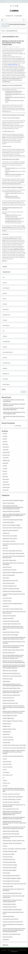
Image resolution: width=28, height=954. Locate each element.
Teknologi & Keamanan (8, 856)
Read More (4, 261)
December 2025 (6, 452)
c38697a (5, 47)
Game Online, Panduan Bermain (9, 560)
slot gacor (5, 304)
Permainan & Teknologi (8, 737)
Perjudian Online (6, 734)
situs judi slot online (7, 764)
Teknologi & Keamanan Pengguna (10, 864)
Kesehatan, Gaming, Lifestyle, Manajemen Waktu (13, 650)
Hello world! (18, 425)
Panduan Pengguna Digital (8, 718)
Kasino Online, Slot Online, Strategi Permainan (13, 609)
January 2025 (5, 482)
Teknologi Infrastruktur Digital (9, 904)
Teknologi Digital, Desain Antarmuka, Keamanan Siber (14, 883)
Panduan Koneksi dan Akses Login (10, 703)
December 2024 (6, 484)
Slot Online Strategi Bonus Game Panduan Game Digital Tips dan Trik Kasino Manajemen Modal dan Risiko (14, 790)
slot (3, 277)
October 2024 (5, 490)
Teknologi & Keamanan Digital (9, 862)
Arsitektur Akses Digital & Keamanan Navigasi (13, 519)
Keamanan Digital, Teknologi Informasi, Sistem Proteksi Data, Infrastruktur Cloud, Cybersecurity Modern (13, 628)
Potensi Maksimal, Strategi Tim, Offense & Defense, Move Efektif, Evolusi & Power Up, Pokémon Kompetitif (14, 752)
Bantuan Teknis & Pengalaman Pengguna (11, 525)
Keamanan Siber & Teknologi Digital (10, 634)
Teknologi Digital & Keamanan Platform (11, 875)
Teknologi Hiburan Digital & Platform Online (12, 893)
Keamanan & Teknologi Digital (9, 615)
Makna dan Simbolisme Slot (9, 652)
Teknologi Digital (6, 873)
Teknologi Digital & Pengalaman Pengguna (12, 878)
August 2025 (5, 463)
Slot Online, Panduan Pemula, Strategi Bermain (13, 796)
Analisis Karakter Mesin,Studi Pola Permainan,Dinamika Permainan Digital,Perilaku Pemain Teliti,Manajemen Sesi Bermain (13, 507)
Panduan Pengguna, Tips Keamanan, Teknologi (13, 721)
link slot (4, 298)
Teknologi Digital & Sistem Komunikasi (11, 881)
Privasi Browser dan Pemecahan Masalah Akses (13, 756)
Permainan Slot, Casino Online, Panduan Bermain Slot (14, 748)
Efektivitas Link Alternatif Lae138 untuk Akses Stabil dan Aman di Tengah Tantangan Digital (13, 42)
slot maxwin (5, 379)
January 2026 (5, 449)
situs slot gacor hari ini (8, 352)
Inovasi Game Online (7, 598)
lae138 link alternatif (12, 64)
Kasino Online (6, 606)
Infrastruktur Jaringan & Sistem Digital (11, 588)
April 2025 (5, 474)
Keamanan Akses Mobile (8, 618)
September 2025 (6, 460)
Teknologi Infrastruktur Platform (10, 907)
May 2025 (5, 471)
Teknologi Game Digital (8, 886)
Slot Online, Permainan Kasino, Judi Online (12, 799)
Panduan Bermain (6, 681)
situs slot (5, 282)
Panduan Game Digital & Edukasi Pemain (11, 688)
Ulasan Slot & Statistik (7, 937)
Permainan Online (6, 742)
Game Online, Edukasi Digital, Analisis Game (12, 550)
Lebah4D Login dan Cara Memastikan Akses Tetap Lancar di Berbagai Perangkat (13, 1)
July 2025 (5, 465)
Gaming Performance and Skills (9, 569)
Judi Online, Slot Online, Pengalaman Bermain (12, 603)
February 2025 (6, 479)
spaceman (5, 368)
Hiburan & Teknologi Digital (9, 575)
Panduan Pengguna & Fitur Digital (10, 715)
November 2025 (6, 455)
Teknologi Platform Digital (8, 916)
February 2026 (6, 447)
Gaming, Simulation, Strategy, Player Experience (13, 572)
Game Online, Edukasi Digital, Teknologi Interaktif (13, 553)
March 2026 (5, 444)
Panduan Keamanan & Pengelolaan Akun (11, 695)
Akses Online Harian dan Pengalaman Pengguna (13, 500)
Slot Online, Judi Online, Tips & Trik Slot (11, 794)
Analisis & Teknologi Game (8, 503)
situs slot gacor (6, 288)
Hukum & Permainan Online (9, 583)
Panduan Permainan (7, 723)
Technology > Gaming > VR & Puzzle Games (12, 843)
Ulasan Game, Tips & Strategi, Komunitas (11, 934)
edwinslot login (6, 533)
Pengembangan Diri (7, 731)
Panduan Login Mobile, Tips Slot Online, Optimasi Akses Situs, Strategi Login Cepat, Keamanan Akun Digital (14, 707)
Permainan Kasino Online (8, 739)
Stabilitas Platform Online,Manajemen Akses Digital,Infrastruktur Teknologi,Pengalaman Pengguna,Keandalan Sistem (12, 813)
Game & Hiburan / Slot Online (9, 541)
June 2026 (5, 436)
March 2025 (5, 476)
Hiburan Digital (6, 578)
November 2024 (6, 487)
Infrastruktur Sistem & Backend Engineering (12, 591)
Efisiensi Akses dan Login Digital (10, 535)
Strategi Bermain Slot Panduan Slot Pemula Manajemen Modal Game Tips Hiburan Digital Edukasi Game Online (14, 823)
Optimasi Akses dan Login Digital (10, 670)
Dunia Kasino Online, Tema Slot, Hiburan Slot (12, 527)
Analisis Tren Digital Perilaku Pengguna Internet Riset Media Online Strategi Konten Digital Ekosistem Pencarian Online (14, 516)
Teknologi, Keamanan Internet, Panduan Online (13, 921)
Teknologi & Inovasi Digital (8, 854)
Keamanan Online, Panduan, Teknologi (11, 632)
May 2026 (5, 439)
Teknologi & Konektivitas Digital (10, 867)
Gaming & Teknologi (7, 567)
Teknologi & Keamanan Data (9, 859)
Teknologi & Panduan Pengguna (9, 870)
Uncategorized (6, 939)
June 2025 (5, 468)
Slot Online (5, 785)
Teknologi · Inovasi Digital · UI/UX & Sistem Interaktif (14, 848)
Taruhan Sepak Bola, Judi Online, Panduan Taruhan (13, 840)
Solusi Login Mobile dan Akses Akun (11, 809)
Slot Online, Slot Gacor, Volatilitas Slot (11, 802)
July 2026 (5, 433)
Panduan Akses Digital (7, 678)
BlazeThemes (15, 951)
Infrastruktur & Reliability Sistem (10, 586)
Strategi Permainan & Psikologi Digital (11, 833)
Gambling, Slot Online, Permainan (10, 538)
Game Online (5, 548)
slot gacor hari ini (6, 314)
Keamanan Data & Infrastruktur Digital (11, 621)
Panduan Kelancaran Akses (8, 700)
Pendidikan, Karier (6, 726)
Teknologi (5, 846)
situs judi (5, 759)
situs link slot (6, 309)
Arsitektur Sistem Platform (8, 522)
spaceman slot (6, 373)
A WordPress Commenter (8, 425)
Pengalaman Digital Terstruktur (9, 729)
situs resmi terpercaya (7, 767)
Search (3, 389)
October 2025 (5, 457)
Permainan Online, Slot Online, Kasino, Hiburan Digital (14, 745)
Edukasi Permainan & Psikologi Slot (10, 530)
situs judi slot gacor (7, 761)
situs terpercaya (6, 341)
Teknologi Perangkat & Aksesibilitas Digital (12, 909)
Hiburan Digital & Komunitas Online (10, 580)
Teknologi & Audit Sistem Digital (10, 851)
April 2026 (5, 441)
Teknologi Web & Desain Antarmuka (10, 919)
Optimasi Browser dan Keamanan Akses (11, 673)
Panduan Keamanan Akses (8, 697)
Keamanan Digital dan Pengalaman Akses (12, 623)
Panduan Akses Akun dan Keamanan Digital (12, 676)
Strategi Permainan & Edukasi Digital (11, 831)
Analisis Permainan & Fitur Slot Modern (11, 511)
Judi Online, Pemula (7, 600)
